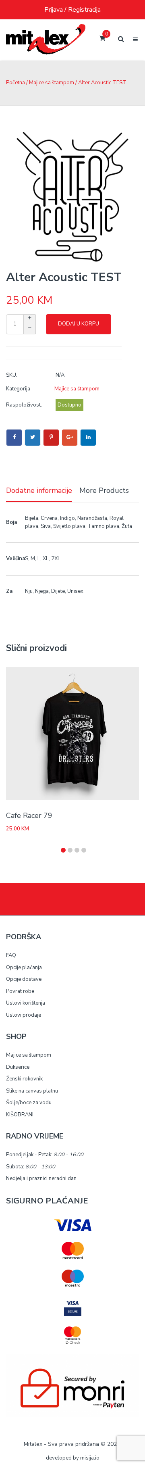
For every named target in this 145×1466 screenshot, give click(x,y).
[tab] (39, 491)
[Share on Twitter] (33, 437)
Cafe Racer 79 (29, 815)
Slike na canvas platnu (32, 1091)
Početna (15, 82)
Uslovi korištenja (25, 1003)
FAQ (11, 955)
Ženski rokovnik (24, 1078)
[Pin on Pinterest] (51, 437)
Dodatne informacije (39, 490)
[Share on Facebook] (14, 437)
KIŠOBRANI (19, 1114)
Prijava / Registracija (72, 9)
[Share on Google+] (70, 437)
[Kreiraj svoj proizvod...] (45, 39)
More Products (104, 490)
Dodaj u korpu (78, 323)
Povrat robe (20, 991)
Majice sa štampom (51, 82)
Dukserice (17, 1067)
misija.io (89, 1458)
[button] (63, 850)
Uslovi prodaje (23, 1015)
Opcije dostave (23, 979)
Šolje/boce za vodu (29, 1102)
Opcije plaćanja (24, 967)
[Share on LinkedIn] (88, 437)
